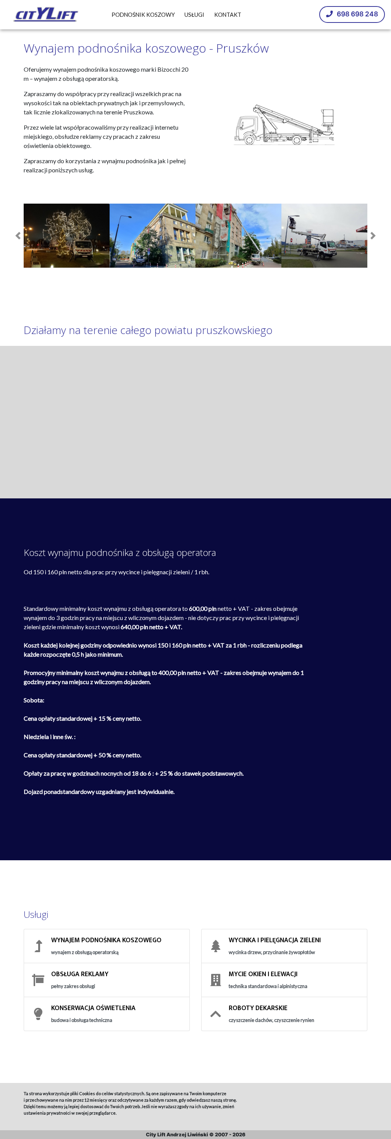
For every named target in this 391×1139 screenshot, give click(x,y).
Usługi (194, 14)
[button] (18, 236)
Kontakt (227, 14)
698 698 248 (356, 14)
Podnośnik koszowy (143, 14)
